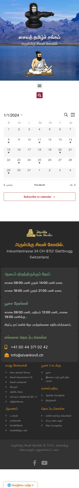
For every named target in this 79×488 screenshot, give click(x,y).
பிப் (71, 184)
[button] (40, 85)
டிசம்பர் (9, 184)
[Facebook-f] (34, 463)
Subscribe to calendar (37, 196)
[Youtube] (44, 463)
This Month (39, 184)
